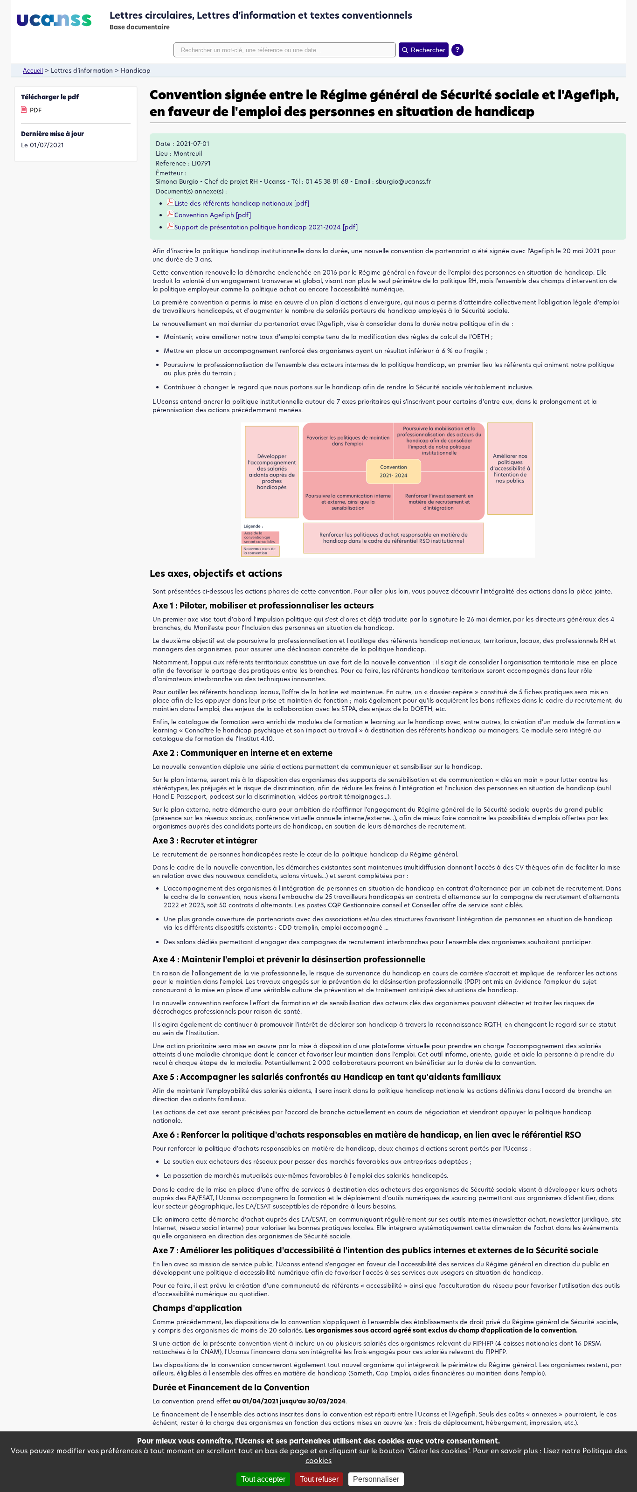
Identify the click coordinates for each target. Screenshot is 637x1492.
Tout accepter (263, 1479)
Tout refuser (319, 1479)
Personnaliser (376, 1479)
